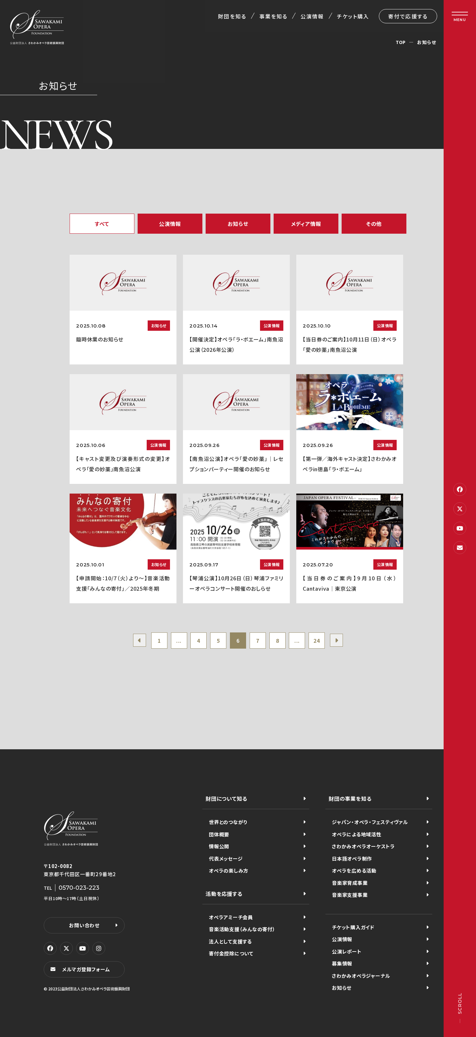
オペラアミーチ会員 (231, 917)
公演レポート (347, 951)
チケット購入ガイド (353, 927)
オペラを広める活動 (354, 870)
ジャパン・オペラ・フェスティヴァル (370, 822)
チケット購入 (353, 16)
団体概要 (219, 834)
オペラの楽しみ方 (228, 870)
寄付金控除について (231, 953)
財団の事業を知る (350, 798)
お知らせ (341, 987)
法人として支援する (230, 941)
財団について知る (226, 798)
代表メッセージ (226, 858)
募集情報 (342, 963)
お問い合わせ (84, 925)
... (179, 640)
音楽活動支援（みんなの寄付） (242, 929)
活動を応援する (224, 894)
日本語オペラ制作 (352, 858)
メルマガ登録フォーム (86, 969)
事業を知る (273, 16)
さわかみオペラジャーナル (361, 975)
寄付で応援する (408, 16)
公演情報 (312, 16)
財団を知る (232, 16)
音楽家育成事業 (350, 882)
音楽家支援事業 (350, 894)
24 (316, 640)
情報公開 (219, 846)
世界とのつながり (228, 822)
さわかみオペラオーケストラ (363, 846)
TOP (401, 42)
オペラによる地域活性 (356, 834)
